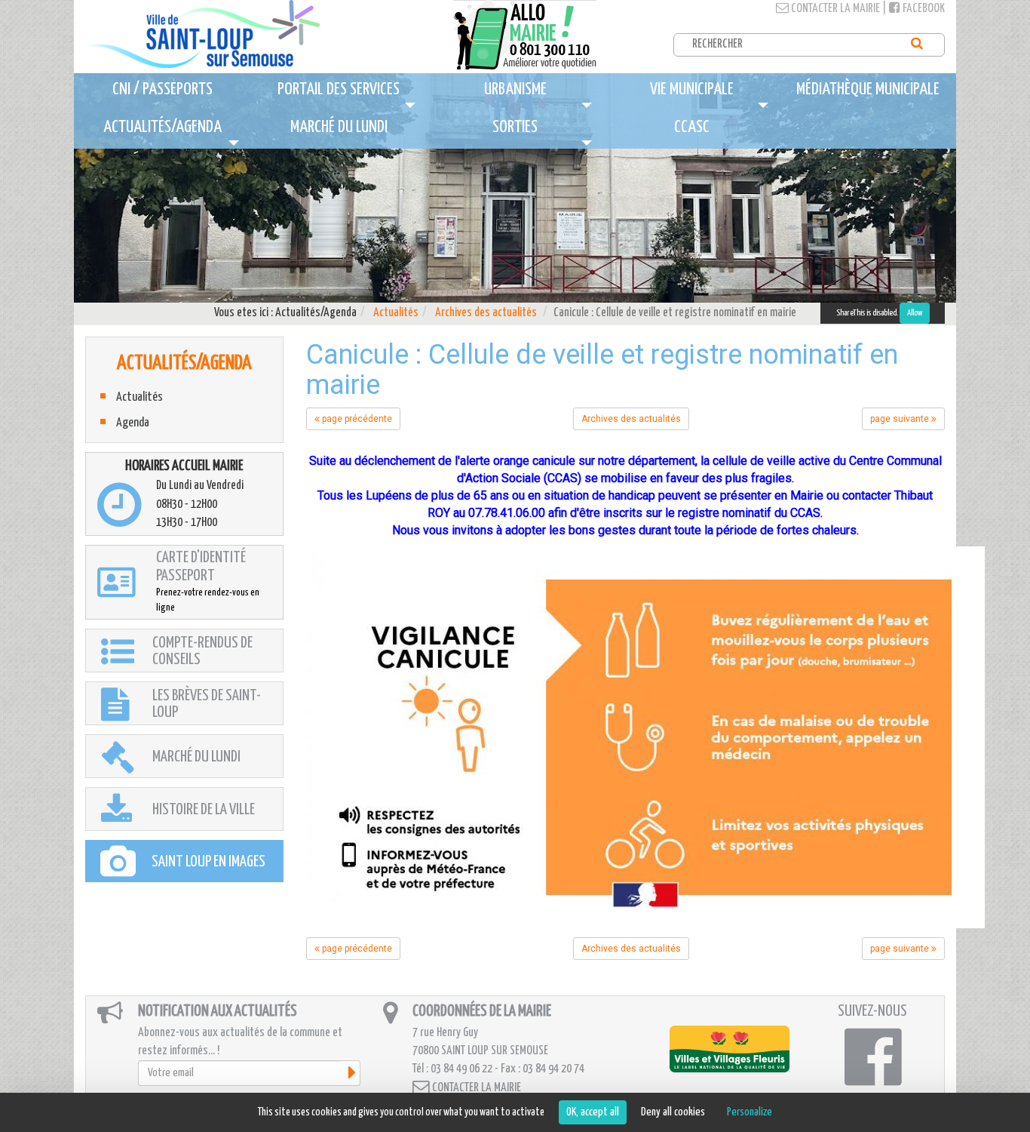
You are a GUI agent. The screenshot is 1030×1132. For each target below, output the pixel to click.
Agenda (132, 423)
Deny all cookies (673, 1112)
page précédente (356, 419)
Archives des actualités (486, 312)
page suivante (900, 419)
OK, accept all (592, 1112)
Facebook (922, 8)
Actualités (395, 312)
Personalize (749, 1112)
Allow (914, 313)
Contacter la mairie (834, 8)
